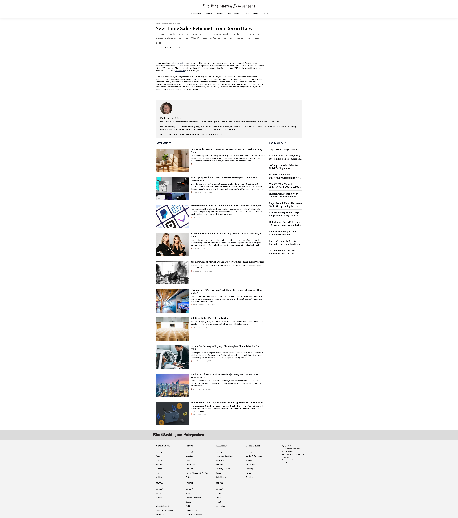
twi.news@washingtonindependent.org (293, 454)
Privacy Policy (286, 457)
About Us (284, 463)
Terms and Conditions (288, 460)
